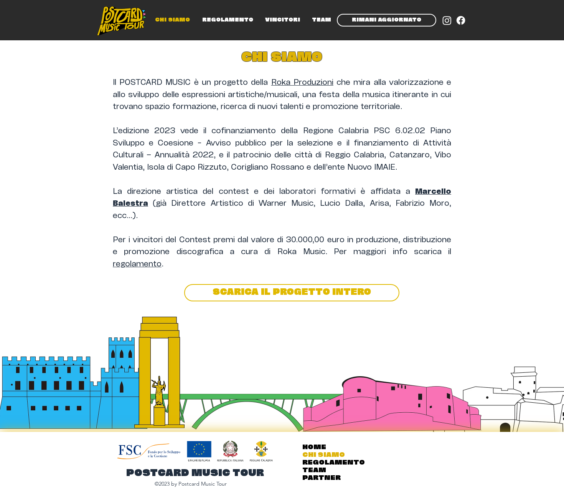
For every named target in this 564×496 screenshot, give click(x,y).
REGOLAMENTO (333, 463)
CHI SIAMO (323, 455)
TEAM (314, 470)
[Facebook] (461, 20)
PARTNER (321, 478)
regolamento (137, 264)
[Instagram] (447, 20)
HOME (314, 447)
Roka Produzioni (302, 82)
